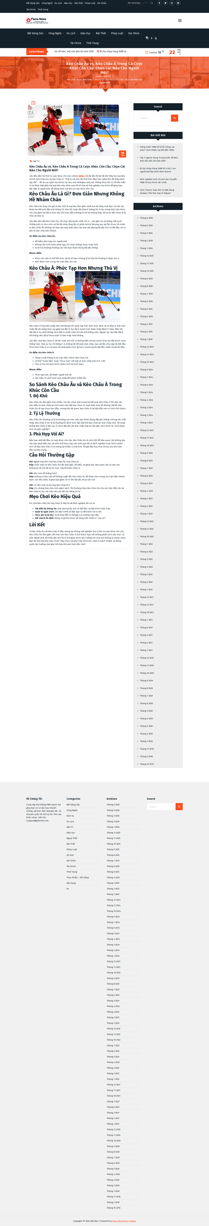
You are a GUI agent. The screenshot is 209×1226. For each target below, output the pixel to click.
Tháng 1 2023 (146, 513)
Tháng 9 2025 (146, 278)
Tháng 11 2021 (147, 604)
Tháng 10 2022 (147, 536)
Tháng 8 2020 (146, 688)
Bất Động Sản (33, 3)
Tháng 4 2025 (146, 316)
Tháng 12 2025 (147, 256)
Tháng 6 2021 (146, 627)
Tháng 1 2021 (146, 650)
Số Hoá (70, 855)
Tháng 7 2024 (146, 377)
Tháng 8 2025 (146, 286)
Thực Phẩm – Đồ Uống (78, 877)
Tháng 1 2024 (146, 422)
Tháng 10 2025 (147, 271)
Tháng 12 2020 (147, 658)
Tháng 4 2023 (146, 491)
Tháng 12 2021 (147, 597)
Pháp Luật (90, 3)
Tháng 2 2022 (146, 582)
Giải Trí (107, 76)
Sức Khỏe (101, 3)
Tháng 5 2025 (146, 309)
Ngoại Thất (72, 838)
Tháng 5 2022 (146, 559)
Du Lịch (58, 3)
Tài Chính (31, 9)
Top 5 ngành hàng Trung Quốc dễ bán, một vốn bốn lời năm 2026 (159, 159)
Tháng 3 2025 (146, 324)
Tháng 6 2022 (146, 551)
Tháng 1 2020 (146, 741)
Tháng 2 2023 (146, 506)
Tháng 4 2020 (146, 718)
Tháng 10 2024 (147, 362)
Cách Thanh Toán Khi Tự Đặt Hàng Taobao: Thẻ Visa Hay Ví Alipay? (157, 192)
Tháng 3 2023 (146, 498)
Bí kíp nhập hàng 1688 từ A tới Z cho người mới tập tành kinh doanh (158, 170)
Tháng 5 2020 (146, 711)
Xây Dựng (71, 883)
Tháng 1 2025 (146, 339)
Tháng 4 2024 (146, 400)
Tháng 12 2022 (147, 521)
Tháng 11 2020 (147, 665)
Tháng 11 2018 (147, 749)
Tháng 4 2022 (146, 567)
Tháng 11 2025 (147, 263)
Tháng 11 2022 (147, 529)
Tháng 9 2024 (146, 369)
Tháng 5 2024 (146, 392)
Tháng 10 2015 (147, 764)
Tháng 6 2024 (146, 385)
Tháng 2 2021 (146, 642)
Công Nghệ (47, 3)
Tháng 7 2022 (146, 544)
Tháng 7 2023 (146, 468)
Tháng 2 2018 (146, 756)
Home (98, 76)
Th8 (123, 154)
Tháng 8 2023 (146, 460)
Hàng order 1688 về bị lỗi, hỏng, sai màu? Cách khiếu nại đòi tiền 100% (157, 148)
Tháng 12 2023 (147, 430)
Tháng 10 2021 (147, 612)
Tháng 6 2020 (146, 703)
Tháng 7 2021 (146, 620)
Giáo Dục (68, 3)
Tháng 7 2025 (146, 293)
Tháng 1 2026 (146, 248)
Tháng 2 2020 (146, 733)
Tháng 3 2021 (146, 635)
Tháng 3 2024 (146, 407)
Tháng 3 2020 (146, 726)
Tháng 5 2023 (146, 483)
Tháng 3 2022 (146, 574)
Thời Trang (43, 9)
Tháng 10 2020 (147, 673)
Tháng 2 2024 (146, 415)
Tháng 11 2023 (147, 438)
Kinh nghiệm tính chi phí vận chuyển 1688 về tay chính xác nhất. (158, 181)
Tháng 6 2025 (146, 301)
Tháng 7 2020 (146, 695)
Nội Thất (79, 3)
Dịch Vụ (70, 816)
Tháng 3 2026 (146, 233)
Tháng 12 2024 (147, 347)
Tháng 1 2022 (146, 589)
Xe (68, 888)
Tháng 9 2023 (146, 453)
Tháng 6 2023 (146, 476)
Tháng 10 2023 (147, 445)
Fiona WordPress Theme (124, 1221)
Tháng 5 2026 (146, 225)
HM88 (81, 176)
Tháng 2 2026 (146, 240)
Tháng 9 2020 (146, 680)
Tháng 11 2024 (147, 354)
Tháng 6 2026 (146, 218)
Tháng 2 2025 (146, 331)
